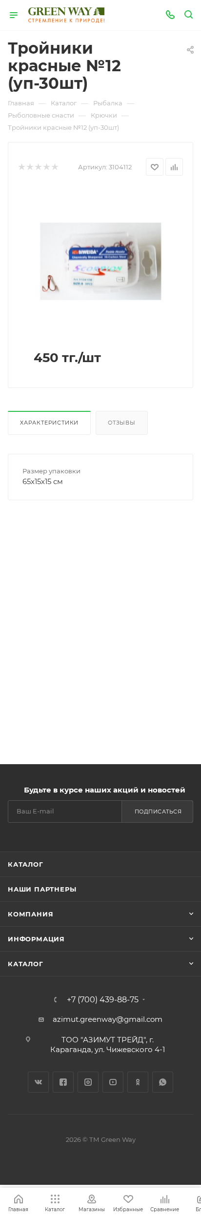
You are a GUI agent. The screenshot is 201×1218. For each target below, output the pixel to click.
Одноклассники (137, 1082)
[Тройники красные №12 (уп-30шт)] (100, 260)
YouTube (112, 1082)
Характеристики (49, 422)
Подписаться (158, 811)
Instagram (88, 1082)
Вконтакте (38, 1082)
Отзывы (122, 422)
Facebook (63, 1082)
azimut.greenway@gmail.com (107, 1019)
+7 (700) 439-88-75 (103, 1000)
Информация (36, 939)
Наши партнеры (42, 889)
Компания (30, 914)
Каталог (25, 864)
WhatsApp (162, 1082)
